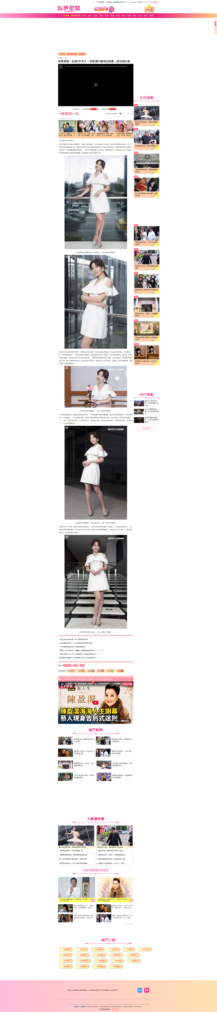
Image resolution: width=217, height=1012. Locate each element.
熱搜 (96, 16)
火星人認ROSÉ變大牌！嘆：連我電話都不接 (73, 639)
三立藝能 (108, 2)
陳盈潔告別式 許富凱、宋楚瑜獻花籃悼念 (112, 855)
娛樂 (66, 58)
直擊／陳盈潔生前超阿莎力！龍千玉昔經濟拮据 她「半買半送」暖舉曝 (122, 917)
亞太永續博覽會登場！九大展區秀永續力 (152, 411)
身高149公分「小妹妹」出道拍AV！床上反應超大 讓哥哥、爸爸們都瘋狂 (86, 134)
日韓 (118, 16)
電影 (124, 16)
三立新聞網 (100, 2)
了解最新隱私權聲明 (105, 1009)
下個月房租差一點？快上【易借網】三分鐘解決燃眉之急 (77, 654)
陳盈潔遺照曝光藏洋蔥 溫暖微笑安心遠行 (112, 859)
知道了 (116, 1009)
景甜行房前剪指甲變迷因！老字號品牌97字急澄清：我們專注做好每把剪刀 (84, 917)
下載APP (72, 671)
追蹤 (99, 671)
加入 (89, 671)
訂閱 (80, 671)
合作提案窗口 (105, 990)
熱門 (90, 16)
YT (128, 2)
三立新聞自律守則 (94, 990)
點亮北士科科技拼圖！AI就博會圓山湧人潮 (152, 403)
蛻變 (73, 423)
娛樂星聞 (60, 58)
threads (133, 2)
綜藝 (107, 16)
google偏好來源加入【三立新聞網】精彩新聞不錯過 (75, 643)
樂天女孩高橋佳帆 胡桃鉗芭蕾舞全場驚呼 (72, 847)
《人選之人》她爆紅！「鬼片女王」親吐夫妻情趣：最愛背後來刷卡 (67, 134)
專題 (135, 16)
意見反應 (114, 990)
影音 (140, 16)
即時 (84, 16)
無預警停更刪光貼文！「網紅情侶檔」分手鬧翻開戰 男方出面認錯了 (84, 907)
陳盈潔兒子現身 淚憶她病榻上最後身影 (110, 847)
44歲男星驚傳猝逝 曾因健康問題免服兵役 (73, 855)
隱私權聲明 (83, 990)
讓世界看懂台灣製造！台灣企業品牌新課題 (152, 420)
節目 (146, 16)
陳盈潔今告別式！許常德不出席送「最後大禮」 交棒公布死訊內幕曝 (122, 907)
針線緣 (66, 16)
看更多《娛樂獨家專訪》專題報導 (73, 54)
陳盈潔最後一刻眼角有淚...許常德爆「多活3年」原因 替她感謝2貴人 (114, 900)
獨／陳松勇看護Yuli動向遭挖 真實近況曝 (73, 859)
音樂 (129, 16)
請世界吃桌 (76, 16)
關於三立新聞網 (73, 990)
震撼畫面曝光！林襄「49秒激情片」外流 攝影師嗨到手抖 (105, 134)
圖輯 (152, 16)
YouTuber (122, 150)
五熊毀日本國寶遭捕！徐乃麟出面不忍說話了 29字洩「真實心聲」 (76, 900)
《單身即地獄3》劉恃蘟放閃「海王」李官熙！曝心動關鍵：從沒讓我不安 (124, 134)
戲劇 (112, 16)
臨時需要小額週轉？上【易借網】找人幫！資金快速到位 (77, 658)
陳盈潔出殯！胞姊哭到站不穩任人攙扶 (110, 850)
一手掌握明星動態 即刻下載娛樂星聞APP (72, 647)
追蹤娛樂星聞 (118, 2)
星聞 (101, 16)
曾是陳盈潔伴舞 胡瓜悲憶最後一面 (71, 850)
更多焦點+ (146, 428)
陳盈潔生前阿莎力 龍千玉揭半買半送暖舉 (73, 863)
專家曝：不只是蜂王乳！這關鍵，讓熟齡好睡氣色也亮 (76, 650)
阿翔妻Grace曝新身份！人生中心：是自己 (111, 863)
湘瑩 (60, 144)
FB (125, 2)
